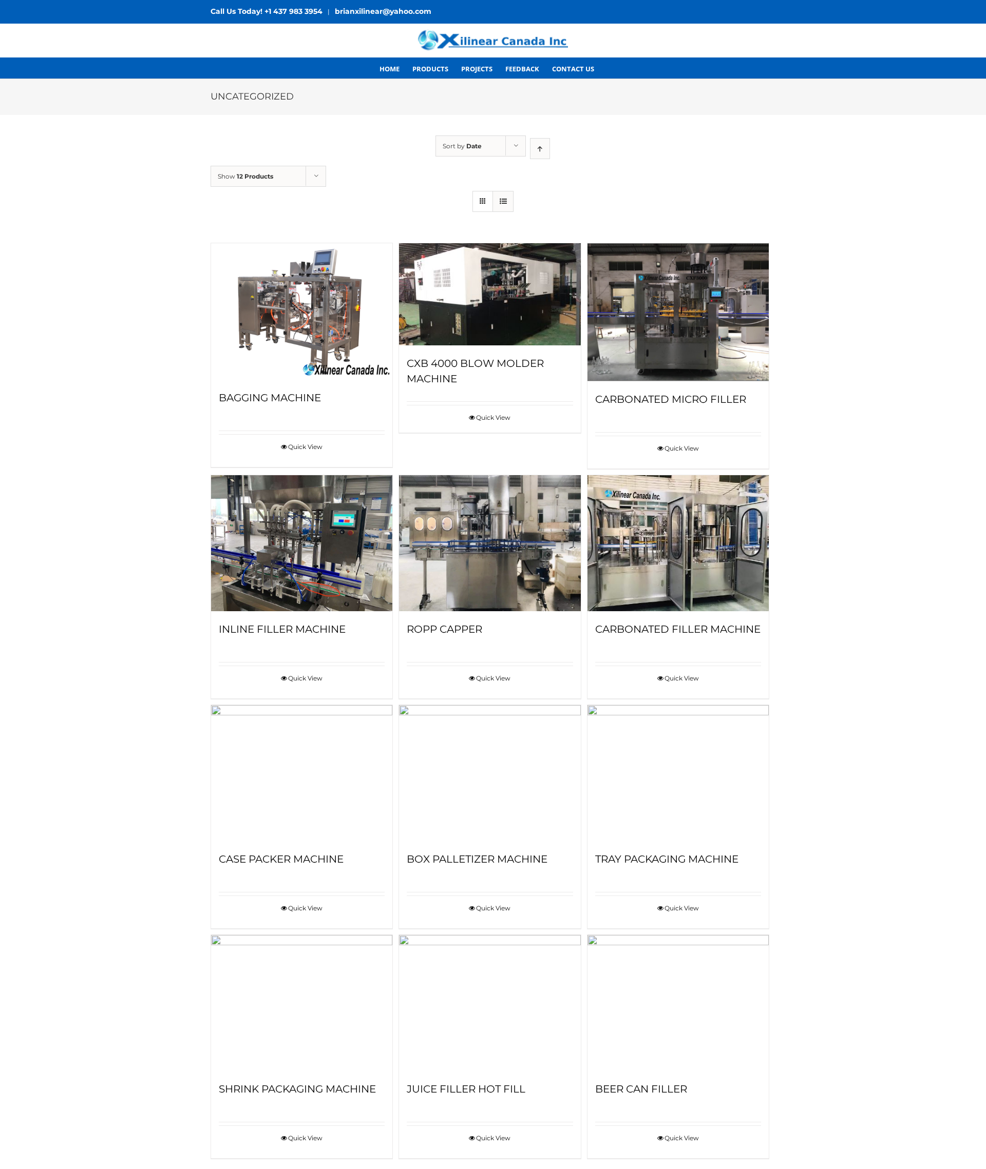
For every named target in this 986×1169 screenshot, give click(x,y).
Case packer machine (281, 859)
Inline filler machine (282, 629)
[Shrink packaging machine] (301, 1003)
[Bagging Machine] (301, 311)
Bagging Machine (270, 398)
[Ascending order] (540, 148)
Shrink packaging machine (297, 1089)
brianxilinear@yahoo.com (383, 11)
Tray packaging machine (666, 859)
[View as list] (503, 201)
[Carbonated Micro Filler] (678, 312)
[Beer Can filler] (678, 1003)
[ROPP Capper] (489, 543)
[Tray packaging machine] (678, 773)
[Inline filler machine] (301, 543)
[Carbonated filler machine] (678, 543)
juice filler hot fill (466, 1089)
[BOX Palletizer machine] (489, 773)
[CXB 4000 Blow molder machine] (489, 294)
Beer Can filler (641, 1089)
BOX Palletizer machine (477, 859)
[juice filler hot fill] (489, 1003)
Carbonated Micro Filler (670, 399)
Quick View (305, 447)
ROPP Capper (444, 629)
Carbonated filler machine (678, 629)
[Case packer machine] (301, 773)
